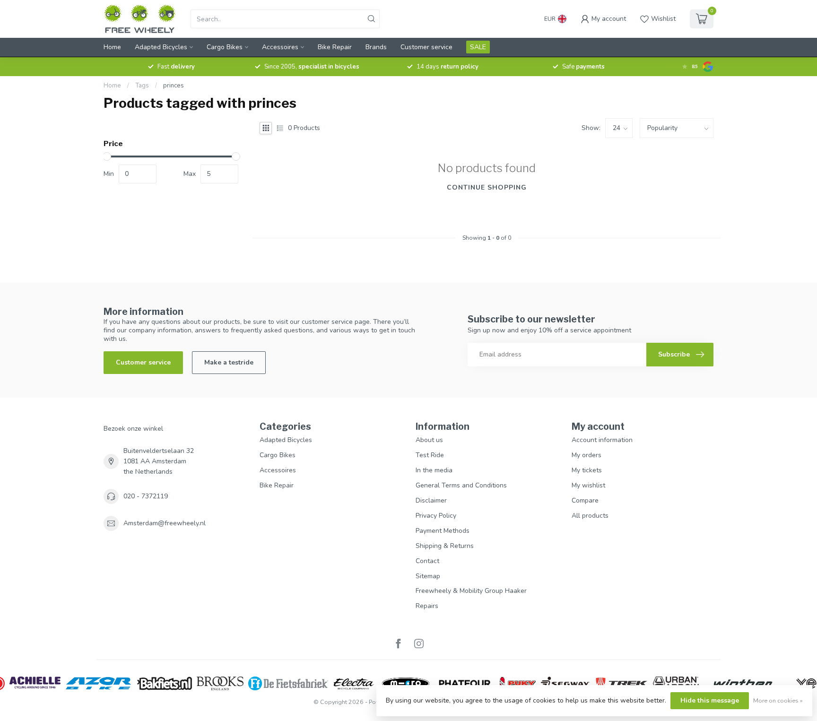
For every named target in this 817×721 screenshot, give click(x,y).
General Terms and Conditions (461, 485)
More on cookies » (778, 700)
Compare (585, 500)
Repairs (427, 605)
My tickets (587, 470)
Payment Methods (442, 530)
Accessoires (280, 47)
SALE (478, 47)
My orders (586, 455)
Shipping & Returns (445, 545)
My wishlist (588, 485)
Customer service (426, 47)
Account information (602, 439)
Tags (142, 85)
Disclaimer (431, 500)
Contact (427, 560)
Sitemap (428, 576)
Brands (376, 47)
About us (429, 439)
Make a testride (228, 362)
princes (173, 85)
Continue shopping (487, 187)
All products (590, 515)
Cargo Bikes (225, 47)
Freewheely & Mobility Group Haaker (471, 590)
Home (112, 47)
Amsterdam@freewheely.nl (164, 523)
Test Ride (430, 455)
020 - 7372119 (145, 496)
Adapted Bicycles (161, 47)
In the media (434, 470)
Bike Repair (335, 47)
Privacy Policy (436, 515)
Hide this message (709, 700)
